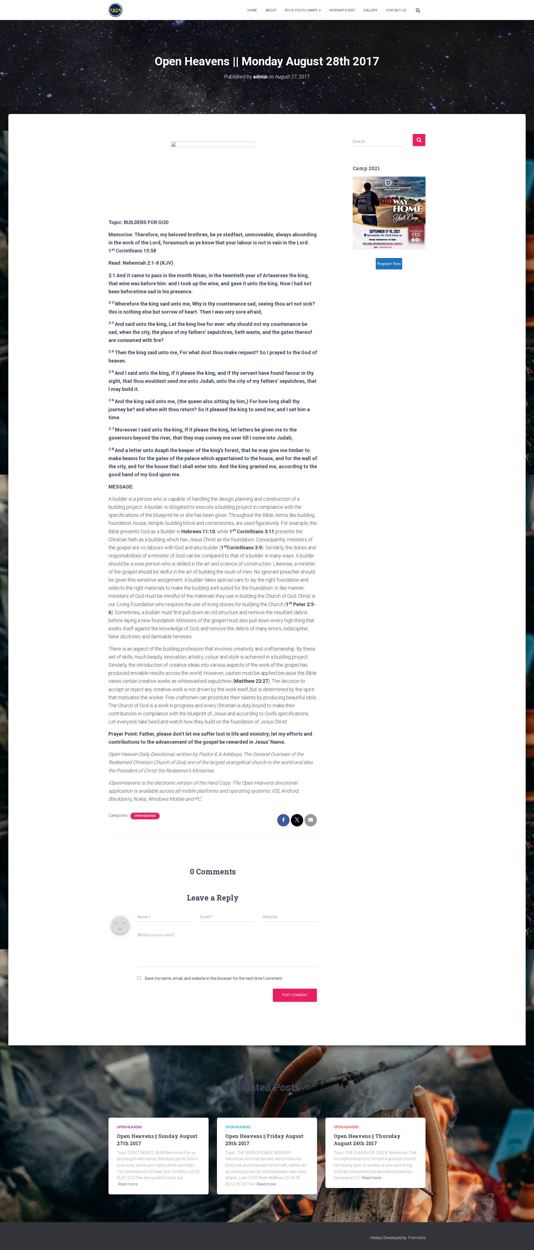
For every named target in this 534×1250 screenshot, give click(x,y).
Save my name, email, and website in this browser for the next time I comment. (214, 978)
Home (252, 10)
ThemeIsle (416, 1238)
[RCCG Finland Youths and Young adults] (115, 10)
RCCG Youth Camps (301, 10)
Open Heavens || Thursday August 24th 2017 (367, 1139)
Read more (127, 1184)
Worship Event (342, 10)
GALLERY (370, 10)
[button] (319, 10)
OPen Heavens (145, 815)
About (270, 10)
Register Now (389, 263)
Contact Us (396, 10)
